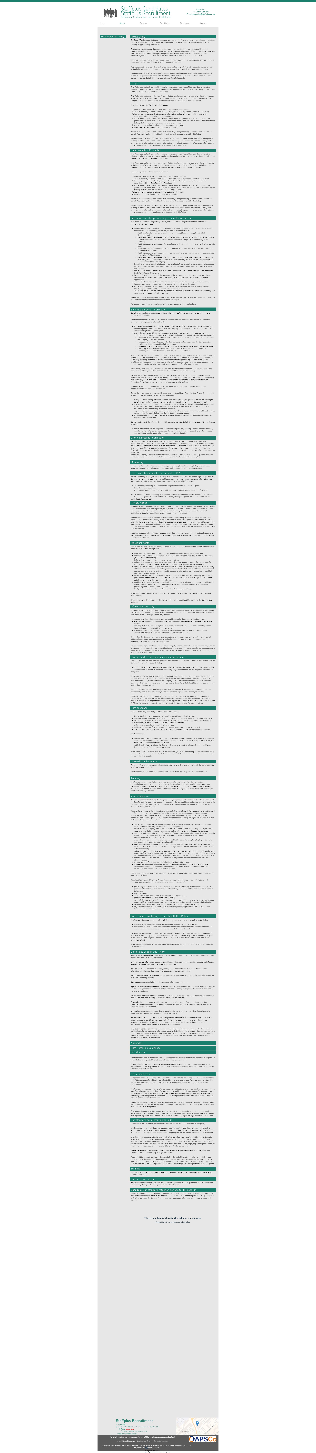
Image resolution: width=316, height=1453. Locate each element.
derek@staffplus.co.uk (175, 78)
